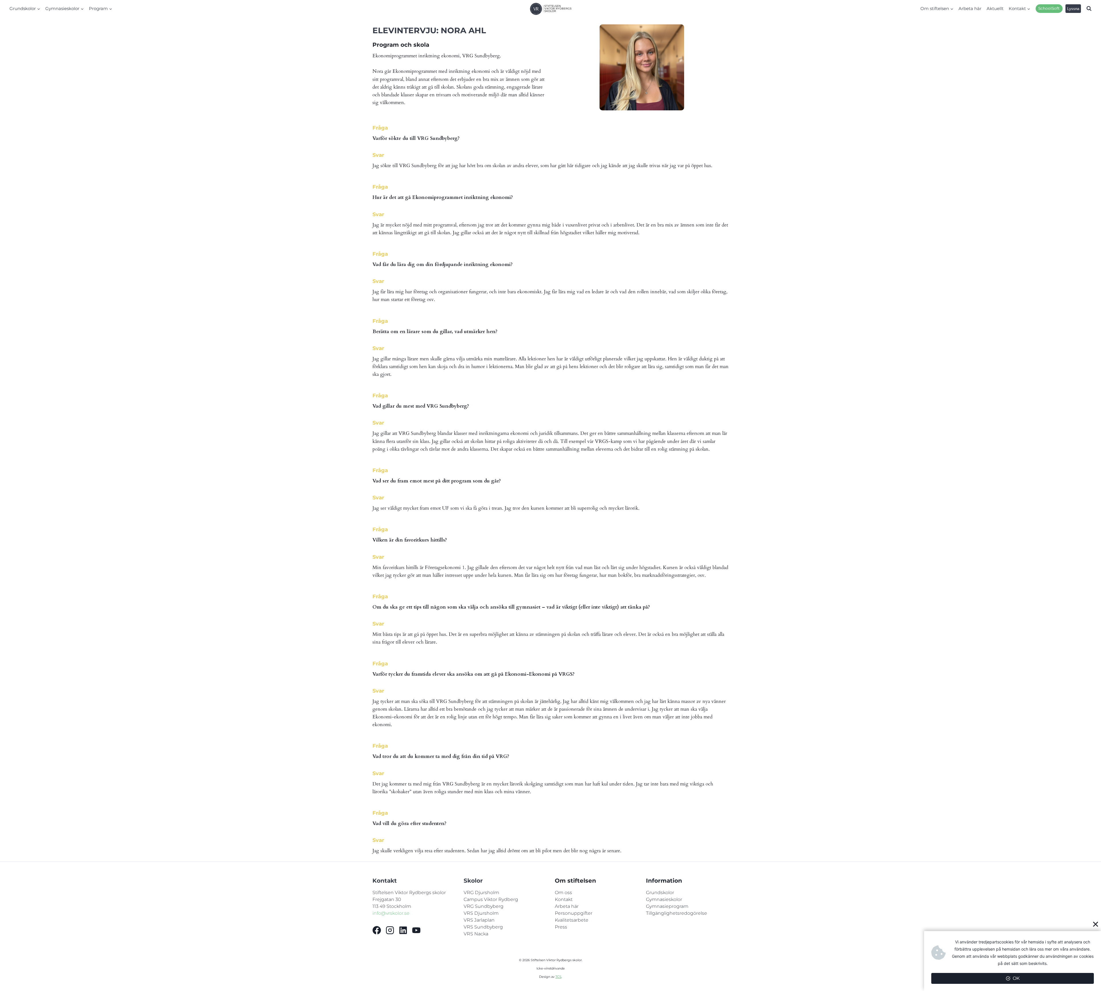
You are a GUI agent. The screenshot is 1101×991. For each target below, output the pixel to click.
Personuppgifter (573, 913)
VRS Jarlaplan (479, 920)
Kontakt (564, 899)
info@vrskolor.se (390, 913)
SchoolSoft (1049, 8)
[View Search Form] (1089, 8)
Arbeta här (970, 8)
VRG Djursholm (481, 892)
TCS (558, 977)
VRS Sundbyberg (483, 927)
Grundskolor (660, 892)
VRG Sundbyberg (483, 906)
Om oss (563, 892)
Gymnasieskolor (664, 899)
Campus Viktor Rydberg (491, 899)
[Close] (1095, 923)
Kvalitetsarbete (571, 920)
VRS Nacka (476, 934)
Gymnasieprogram (667, 906)
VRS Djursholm (481, 913)
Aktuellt (995, 8)
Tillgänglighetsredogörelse (676, 913)
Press (561, 927)
